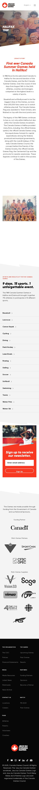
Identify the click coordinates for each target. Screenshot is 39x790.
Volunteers (6, 730)
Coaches (5, 735)
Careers (5, 708)
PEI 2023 (23, 703)
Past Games (24, 657)
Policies (5, 657)
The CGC (5, 653)
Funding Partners (26, 675)
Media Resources (8, 675)
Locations (6, 703)
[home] (8, 5)
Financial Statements (10, 662)
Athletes (5, 721)
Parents (5, 726)
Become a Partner (27, 685)
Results (23, 662)
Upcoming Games (27, 653)
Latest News (7, 680)
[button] (27, 5)
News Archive (7, 690)
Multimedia (6, 685)
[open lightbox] (19, 208)
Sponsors (23, 680)
